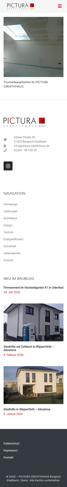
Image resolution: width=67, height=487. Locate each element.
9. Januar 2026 (13, 414)
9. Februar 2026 (13, 355)
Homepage (10, 204)
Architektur (10, 218)
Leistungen (11, 211)
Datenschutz (11, 443)
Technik (8, 232)
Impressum (11, 450)
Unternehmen (12, 253)
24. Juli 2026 (12, 292)
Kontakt (8, 260)
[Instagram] (8, 165)
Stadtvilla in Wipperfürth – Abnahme (27, 409)
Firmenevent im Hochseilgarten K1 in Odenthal (33, 287)
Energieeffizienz (13, 239)
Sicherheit (10, 246)
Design (8, 225)
